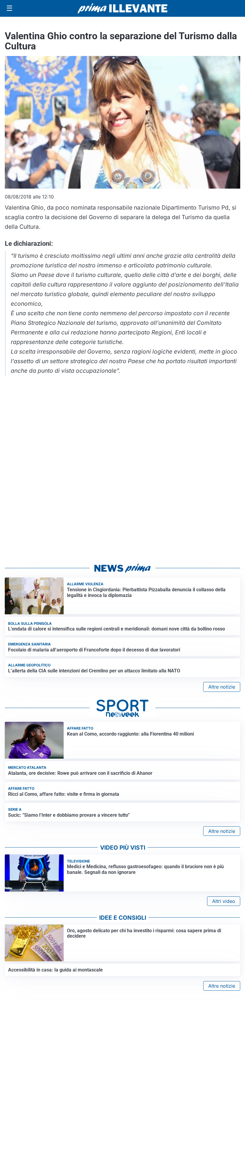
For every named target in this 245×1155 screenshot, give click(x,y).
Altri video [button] (223, 901)
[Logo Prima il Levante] (122, 8)
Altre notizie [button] (221, 687)
